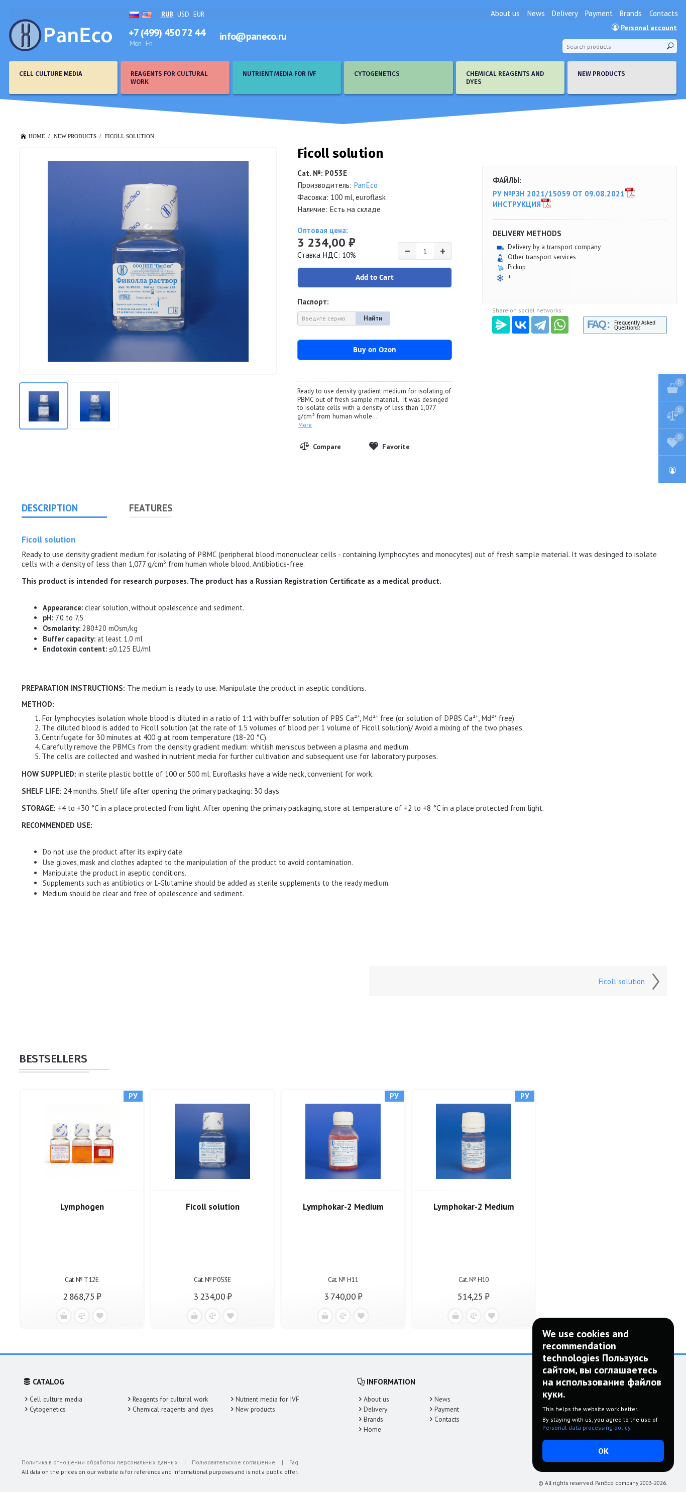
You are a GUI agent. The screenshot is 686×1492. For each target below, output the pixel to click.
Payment (599, 13)
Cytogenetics (48, 1409)
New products (255, 1409)
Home (372, 1429)
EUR (198, 15)
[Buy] (64, 1316)
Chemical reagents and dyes (173, 1409)
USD (183, 15)
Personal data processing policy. (587, 1427)
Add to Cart (375, 277)
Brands (631, 13)
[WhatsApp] (559, 325)
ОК (603, 1451)
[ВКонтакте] (520, 325)
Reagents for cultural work (170, 1399)
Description (50, 508)
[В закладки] (100, 1316)
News (536, 13)
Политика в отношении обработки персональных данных (100, 1462)
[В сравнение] (82, 1316)
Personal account (649, 27)
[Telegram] (540, 325)
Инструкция (517, 204)
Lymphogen (82, 1206)
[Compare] (331, 446)
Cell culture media (56, 1399)
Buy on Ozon (375, 349)
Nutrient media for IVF (267, 1399)
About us (505, 13)
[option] (82, 1207)
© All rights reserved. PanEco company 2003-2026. (602, 1482)
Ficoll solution (129, 136)
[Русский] (134, 14)
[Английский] (147, 14)
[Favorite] (400, 446)
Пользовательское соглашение (233, 1462)
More (305, 425)
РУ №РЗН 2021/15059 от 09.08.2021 (559, 194)
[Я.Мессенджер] (501, 325)
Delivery (565, 13)
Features (150, 508)
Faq (293, 1462)
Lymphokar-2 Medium (343, 1206)
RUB (167, 15)
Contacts (663, 13)
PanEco (366, 185)
